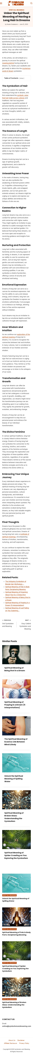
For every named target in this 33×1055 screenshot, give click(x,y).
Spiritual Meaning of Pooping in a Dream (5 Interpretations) (14, 705)
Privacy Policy (24, 1043)
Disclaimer (21, 1040)
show (21, 78)
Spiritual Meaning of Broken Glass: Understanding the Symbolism (14, 1004)
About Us (12, 1040)
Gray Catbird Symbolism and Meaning (25, 625)
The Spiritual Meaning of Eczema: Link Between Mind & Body (15, 742)
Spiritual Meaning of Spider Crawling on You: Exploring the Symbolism (16, 855)
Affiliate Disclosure (10, 1043)
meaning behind (8, 63)
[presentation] (16, 883)
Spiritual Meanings (16, 10)
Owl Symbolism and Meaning (8, 623)
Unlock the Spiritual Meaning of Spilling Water (13, 779)
